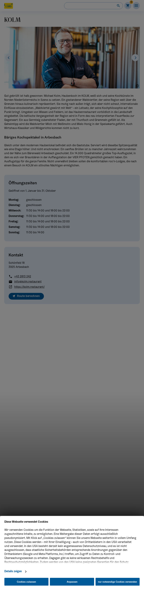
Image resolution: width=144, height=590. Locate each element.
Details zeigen (13, 571)
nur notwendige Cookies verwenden (117, 581)
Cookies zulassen (26, 581)
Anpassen (72, 581)
